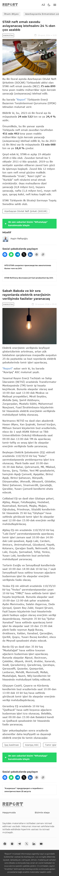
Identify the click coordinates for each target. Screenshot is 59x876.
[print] (36, 254)
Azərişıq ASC (32, 745)
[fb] (4, 254)
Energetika (8, 35)
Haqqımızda (9, 812)
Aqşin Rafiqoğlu (19, 238)
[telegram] (17, 254)
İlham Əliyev (11, 14)
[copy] (43, 254)
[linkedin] (30, 254)
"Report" (7, 368)
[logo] (10, 5)
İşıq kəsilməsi (11, 745)
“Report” (21, 99)
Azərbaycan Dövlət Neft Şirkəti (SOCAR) (25, 211)
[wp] (11, 254)
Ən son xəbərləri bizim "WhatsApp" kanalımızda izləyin (28, 224)
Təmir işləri (51, 745)
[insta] (12, 843)
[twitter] (23, 254)
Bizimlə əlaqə (42, 812)
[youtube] (41, 843)
